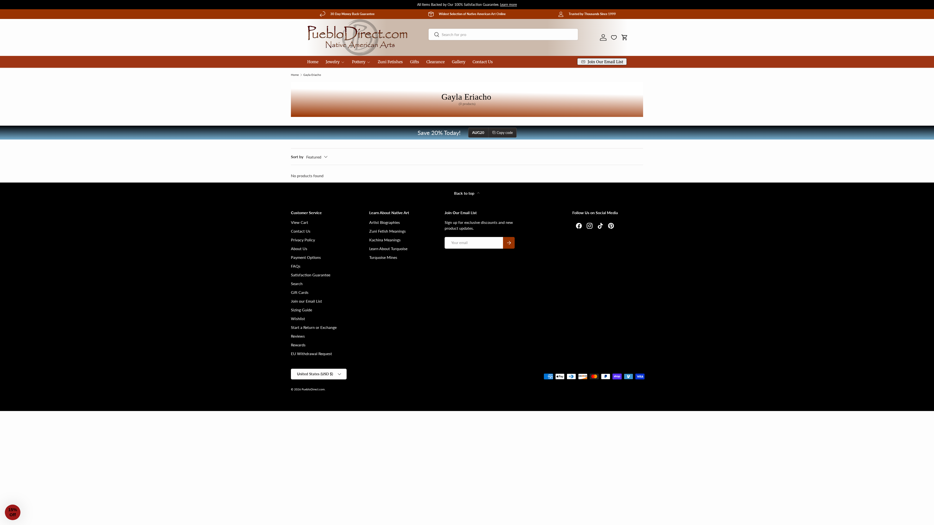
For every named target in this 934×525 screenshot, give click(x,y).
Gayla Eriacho (312, 74)
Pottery (358, 61)
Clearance (435, 61)
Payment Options (306, 257)
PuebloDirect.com (313, 389)
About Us (299, 248)
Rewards (298, 345)
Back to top (464, 193)
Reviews (298, 336)
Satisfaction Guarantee (310, 275)
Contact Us (483, 61)
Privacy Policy (303, 240)
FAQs (295, 266)
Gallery (458, 61)
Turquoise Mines (383, 257)
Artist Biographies (384, 222)
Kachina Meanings (385, 240)
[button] (624, 37)
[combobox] (503, 34)
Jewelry (333, 61)
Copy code (505, 132)
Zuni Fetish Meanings (387, 231)
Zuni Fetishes (390, 61)
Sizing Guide (301, 310)
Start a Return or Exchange (314, 327)
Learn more (508, 4)
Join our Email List (306, 301)
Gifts (414, 61)
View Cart (299, 222)
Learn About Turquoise (388, 248)
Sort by (297, 156)
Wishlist (298, 318)
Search (297, 283)
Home (312, 61)
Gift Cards (299, 292)
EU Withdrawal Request (311, 353)
